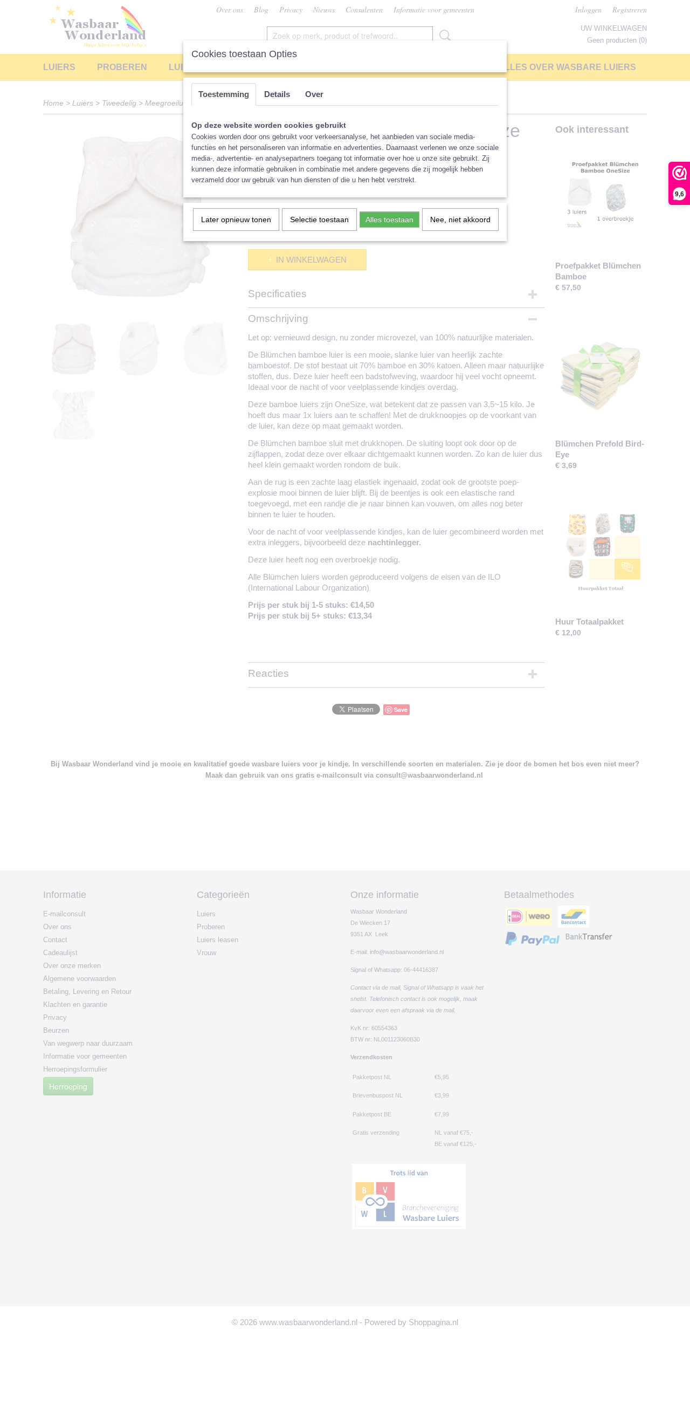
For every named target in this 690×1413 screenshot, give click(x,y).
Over (314, 94)
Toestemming (223, 94)
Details (277, 94)
